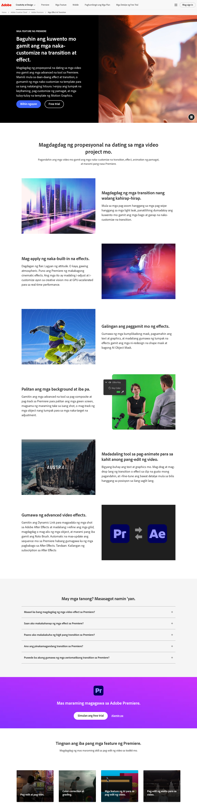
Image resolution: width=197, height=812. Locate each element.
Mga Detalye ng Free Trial (127, 5)
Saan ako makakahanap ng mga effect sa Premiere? (54, 623)
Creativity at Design (24, 5)
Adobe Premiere (37, 12)
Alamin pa (117, 715)
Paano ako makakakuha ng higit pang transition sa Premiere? (59, 635)
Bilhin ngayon (28, 104)
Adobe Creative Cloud (19, 12)
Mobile (76, 5)
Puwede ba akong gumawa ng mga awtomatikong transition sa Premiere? (66, 657)
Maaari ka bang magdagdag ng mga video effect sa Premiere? (59, 612)
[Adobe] (6, 5)
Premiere (45, 5)
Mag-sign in (187, 5)
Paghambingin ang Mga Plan (97, 5)
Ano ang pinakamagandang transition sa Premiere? (53, 646)
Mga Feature (60, 5)
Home (4, 12)
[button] (175, 4)
